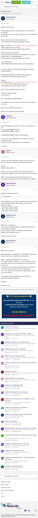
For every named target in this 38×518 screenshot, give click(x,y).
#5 (36, 221)
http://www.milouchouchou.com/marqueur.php (22, 45)
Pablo (6, 438)
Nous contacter (5, 484)
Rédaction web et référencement (22, 452)
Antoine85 (7, 467)
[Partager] (34, 24)
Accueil (3, 496)
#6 (36, 247)
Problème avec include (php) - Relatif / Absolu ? (19, 334)
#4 (36, 189)
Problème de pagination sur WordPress (16, 407)
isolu (6, 350)
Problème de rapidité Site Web (13, 466)
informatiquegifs (9, 328)
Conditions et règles (6, 487)
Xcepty (6, 357)
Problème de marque (11, 371)
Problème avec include (11, 327)
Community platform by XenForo (15, 515)
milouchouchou (6, 13)
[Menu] (2, 2)
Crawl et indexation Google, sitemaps (19, 393)
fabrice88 (7, 343)
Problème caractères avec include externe (17, 342)
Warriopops (7, 373)
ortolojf (6, 386)
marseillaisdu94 (9, 452)
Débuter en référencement (15, 409)
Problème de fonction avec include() (15, 349)
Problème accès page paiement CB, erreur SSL (18, 414)
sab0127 (7, 461)
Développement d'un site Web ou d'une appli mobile (22, 343)
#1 (36, 23)
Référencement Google (13, 366)
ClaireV (6, 416)
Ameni (6, 409)
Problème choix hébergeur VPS (14, 385)
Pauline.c (7, 393)
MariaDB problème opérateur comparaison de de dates (21, 428)
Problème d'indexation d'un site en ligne (16, 392)
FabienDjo (7, 445)
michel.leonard (8, 335)
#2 (36, 122)
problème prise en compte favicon (15, 378)
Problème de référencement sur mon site (17, 444)
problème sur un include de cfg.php (15, 356)
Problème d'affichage (11, 421)
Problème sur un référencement (14, 450)
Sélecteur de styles (5, 482)
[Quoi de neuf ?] (32, 2)
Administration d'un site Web (16, 386)
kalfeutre (7, 379)
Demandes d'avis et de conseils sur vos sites (25, 328)
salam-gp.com (8, 402)
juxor (6, 366)
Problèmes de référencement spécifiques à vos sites (22, 357)
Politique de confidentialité (7, 490)
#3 (36, 157)
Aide (2, 493)
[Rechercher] (36, 2)
